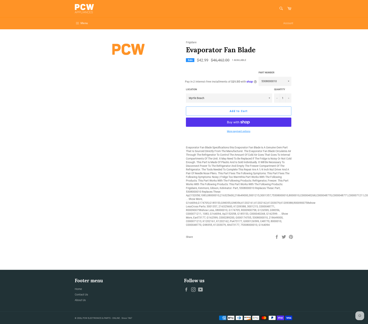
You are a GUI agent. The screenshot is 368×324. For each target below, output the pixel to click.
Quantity (279, 89)
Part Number (266, 72)
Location (191, 89)
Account (288, 23)
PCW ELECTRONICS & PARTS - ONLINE (101, 318)
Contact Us (81, 294)
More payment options (238, 131)
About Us (80, 300)
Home (78, 288)
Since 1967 (127, 318)
